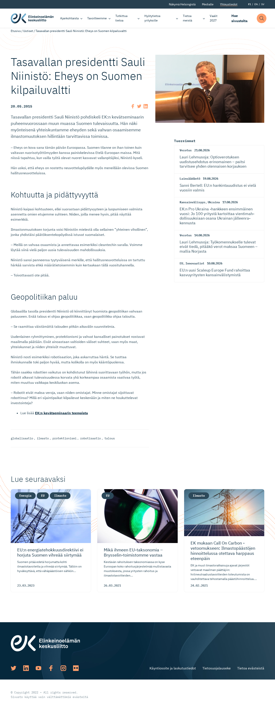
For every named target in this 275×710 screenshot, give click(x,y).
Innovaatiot (194, 263)
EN (256, 4)
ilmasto (43, 438)
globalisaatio (22, 438)
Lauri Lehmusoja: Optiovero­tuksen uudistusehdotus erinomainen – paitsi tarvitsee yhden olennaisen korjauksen (213, 162)
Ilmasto (60, 496)
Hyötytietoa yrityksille (152, 18)
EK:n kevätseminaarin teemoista (61, 413)
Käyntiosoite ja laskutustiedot (173, 668)
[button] (261, 18)
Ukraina (214, 202)
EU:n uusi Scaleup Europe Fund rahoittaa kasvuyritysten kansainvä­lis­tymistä (215, 272)
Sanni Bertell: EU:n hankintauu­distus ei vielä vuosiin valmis (218, 188)
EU (181, 263)
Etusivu (16, 31)
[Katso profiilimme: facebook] (51, 668)
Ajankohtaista (69, 18)
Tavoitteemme (97, 18)
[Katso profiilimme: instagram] (63, 668)
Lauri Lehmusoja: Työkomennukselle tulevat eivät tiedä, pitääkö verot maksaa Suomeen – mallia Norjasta (219, 247)
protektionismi (64, 438)
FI (249, 4)
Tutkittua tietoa (121, 18)
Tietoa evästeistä (250, 668)
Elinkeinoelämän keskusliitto (32, 18)
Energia (25, 496)
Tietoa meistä (187, 18)
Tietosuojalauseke (216, 668)
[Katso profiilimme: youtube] (38, 668)
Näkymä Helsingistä (182, 4)
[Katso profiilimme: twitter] (13, 668)
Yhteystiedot (228, 4)
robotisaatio (90, 438)
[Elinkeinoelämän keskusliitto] (45, 643)
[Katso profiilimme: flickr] (76, 668)
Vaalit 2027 (213, 18)
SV (262, 4)
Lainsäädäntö (190, 179)
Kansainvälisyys (192, 202)
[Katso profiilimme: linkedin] (26, 668)
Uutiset (28, 31)
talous (109, 438)
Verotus (186, 150)
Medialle (208, 4)
